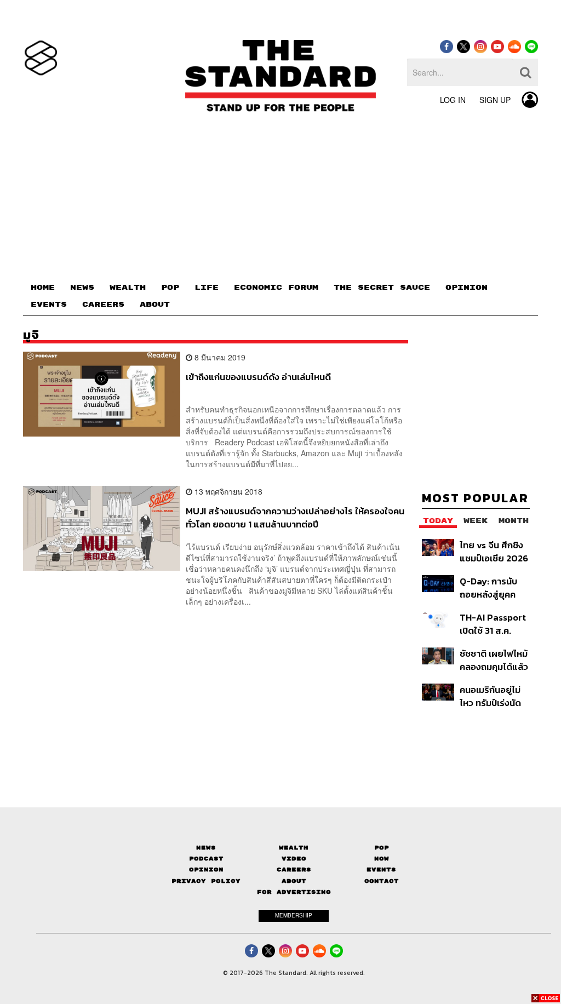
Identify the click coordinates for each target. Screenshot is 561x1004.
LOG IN (453, 99)
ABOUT (155, 304)
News (206, 848)
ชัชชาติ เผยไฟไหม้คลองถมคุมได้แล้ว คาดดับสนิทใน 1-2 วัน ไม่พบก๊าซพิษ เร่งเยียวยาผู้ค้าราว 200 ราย (494, 659)
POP (170, 287)
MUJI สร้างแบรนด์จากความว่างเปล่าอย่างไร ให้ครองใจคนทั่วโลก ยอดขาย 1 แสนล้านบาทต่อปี (295, 517)
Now (381, 859)
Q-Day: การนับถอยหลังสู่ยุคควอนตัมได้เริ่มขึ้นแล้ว (490, 587)
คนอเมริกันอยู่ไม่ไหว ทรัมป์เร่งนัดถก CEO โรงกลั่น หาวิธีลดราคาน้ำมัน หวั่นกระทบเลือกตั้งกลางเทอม (494, 696)
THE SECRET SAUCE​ (382, 287)
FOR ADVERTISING (294, 892)
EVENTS (49, 304)
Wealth (293, 848)
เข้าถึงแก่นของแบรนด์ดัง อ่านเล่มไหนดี (258, 377)
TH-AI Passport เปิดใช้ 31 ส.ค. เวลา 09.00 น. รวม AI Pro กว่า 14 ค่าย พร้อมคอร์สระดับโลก (493, 623)
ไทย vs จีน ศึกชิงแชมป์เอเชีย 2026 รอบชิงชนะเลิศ (494, 551)
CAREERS (103, 304)
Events (381, 870)
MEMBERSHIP (293, 915)
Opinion (206, 870)
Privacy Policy (206, 881)
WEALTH (128, 287)
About (294, 881)
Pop (381, 848)
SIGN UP (495, 99)
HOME (43, 287)
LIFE (206, 287)
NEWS (82, 287)
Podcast (206, 859)
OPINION (466, 287)
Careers (294, 870)
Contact (381, 881)
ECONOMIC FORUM (276, 287)
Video (294, 859)
